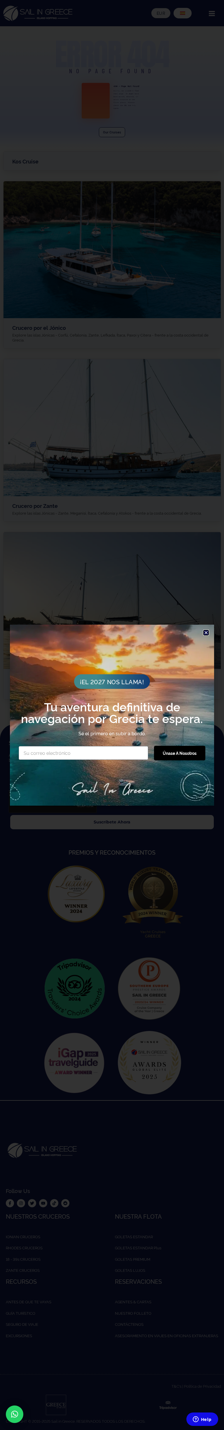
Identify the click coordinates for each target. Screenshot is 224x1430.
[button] (14, 1414)
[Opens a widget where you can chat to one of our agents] (202, 1419)
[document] (112, 715)
